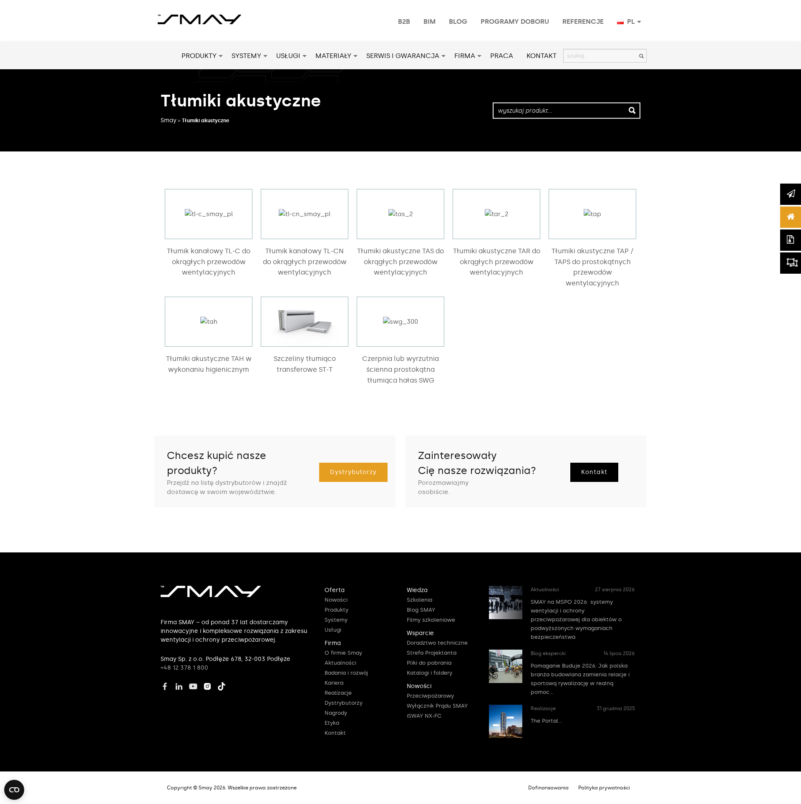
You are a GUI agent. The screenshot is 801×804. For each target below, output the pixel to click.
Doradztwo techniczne (437, 643)
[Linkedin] (181, 685)
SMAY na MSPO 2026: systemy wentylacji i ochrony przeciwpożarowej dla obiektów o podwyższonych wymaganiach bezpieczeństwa (576, 619)
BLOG (458, 21)
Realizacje (338, 693)
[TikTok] (223, 685)
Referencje (583, 21)
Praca (501, 56)
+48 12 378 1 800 (184, 667)
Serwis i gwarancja (402, 56)
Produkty (199, 56)
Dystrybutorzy (353, 472)
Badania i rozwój (346, 673)
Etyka (332, 723)
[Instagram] (209, 685)
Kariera (334, 683)
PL (630, 21)
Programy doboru (515, 21)
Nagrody (336, 713)
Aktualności (340, 663)
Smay (168, 120)
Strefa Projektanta (431, 653)
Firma (464, 56)
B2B (404, 21)
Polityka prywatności (604, 788)
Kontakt (541, 56)
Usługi (288, 56)
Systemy (246, 56)
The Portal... (546, 721)
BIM (429, 21)
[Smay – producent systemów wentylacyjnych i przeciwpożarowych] (199, 15)
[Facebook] (167, 685)
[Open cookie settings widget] (14, 790)
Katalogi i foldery (429, 673)
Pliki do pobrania (429, 663)
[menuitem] (404, 21)
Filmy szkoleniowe (431, 620)
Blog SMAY (421, 610)
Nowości (336, 600)
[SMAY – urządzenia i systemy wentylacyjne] (211, 595)
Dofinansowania (548, 788)
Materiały (333, 56)
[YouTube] (195, 685)
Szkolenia (419, 600)
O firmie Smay (343, 653)
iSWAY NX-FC (424, 716)
